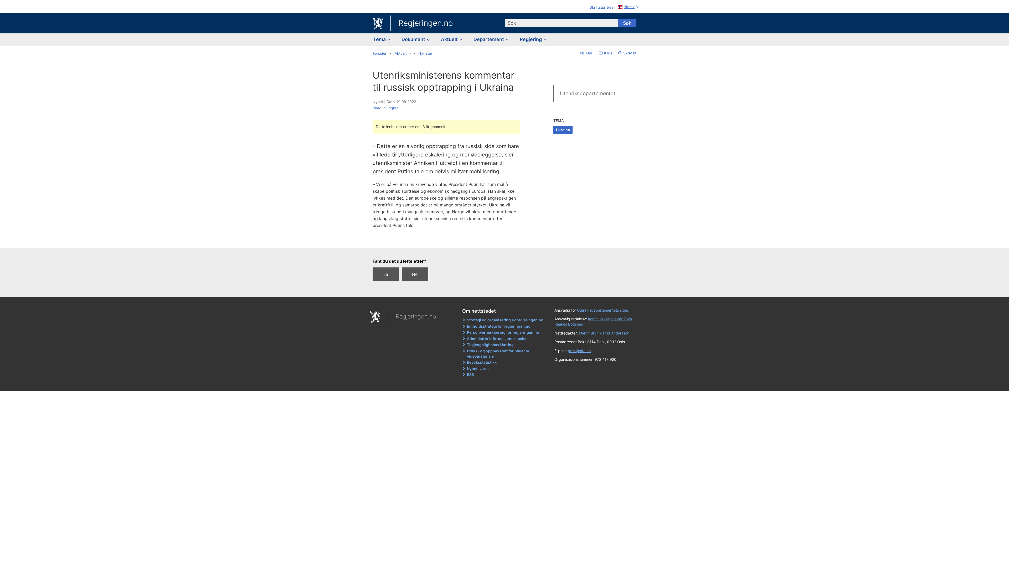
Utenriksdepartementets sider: (603, 310)
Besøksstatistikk (482, 362)
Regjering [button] (531, 39)
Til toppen (449, 239)
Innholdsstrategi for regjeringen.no (499, 326)
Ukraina (563, 130)
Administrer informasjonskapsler (497, 338)
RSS (470, 374)
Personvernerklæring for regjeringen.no (503, 332)
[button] (403, 53)
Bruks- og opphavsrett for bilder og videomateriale (499, 353)
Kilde (607, 53)
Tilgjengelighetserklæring (490, 344)
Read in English (386, 108)
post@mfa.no (579, 350)
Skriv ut (629, 53)
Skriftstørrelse (602, 7)
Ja (385, 274)
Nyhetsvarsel (479, 368)
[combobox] (561, 23)
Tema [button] (380, 39)
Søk (627, 23)
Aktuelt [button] (450, 39)
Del (588, 53)
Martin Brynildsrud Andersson (604, 333)
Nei (415, 274)
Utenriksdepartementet (587, 93)
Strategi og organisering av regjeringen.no (505, 320)
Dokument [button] (413, 39)
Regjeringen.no (425, 23)
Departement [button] (489, 39)
